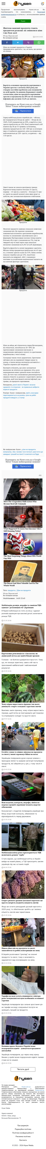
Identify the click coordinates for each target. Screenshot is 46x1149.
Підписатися (25, 111)
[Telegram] (17, 42)
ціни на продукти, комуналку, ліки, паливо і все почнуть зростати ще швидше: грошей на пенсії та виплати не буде (23, 452)
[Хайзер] (22, 3)
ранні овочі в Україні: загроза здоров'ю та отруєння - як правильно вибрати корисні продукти (21, 387)
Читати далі (23, 1069)
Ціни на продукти (24, 590)
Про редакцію (23, 1125)
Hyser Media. (29, 1145)
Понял (23, 21)
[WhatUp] (39, 42)
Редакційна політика (23, 1129)
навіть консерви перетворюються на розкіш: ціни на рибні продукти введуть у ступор (20, 395)
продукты (12, 590)
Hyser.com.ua (26, 1087)
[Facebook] (7, 42)
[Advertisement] (23, 161)
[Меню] (3, 3)
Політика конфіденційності (23, 1133)
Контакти (23, 1140)
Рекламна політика (23, 1136)
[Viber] (28, 42)
